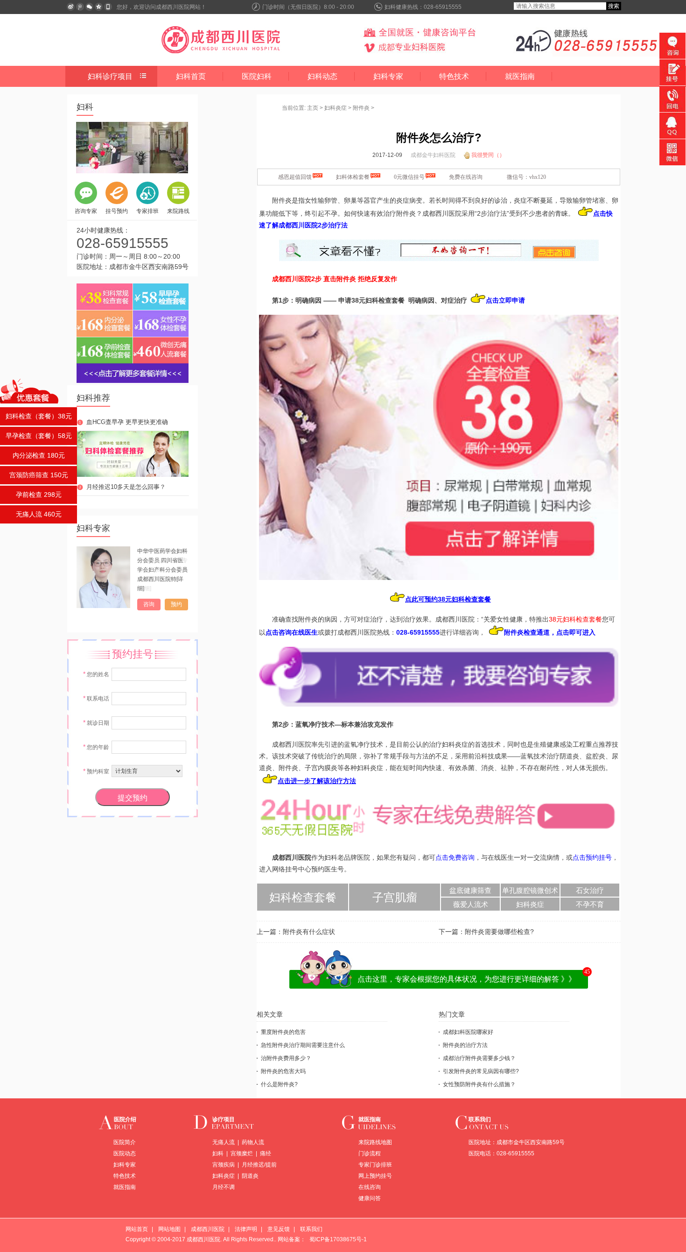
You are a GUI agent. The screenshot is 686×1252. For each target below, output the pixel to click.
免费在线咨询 (466, 177)
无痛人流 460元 (39, 514)
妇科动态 (322, 76)
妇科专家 (388, 76)
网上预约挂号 (375, 1176)
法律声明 (246, 1229)
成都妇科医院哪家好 (468, 1032)
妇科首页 (191, 76)
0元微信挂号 (409, 177)
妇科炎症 (335, 108)
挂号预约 (116, 211)
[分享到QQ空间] (99, 7)
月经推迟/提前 (259, 1164)
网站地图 (169, 1229)
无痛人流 (223, 1142)
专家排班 (147, 211)
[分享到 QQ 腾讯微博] (80, 7)
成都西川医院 (207, 1229)
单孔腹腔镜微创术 (530, 890)
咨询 (148, 604)
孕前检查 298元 (39, 494)
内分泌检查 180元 (39, 455)
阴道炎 (250, 1176)
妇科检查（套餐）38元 (39, 416)
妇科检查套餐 (302, 897)
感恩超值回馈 (295, 177)
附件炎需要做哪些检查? (499, 931)
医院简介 (124, 1142)
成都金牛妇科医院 (433, 155)
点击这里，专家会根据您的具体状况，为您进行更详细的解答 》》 (466, 979)
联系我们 (480, 1119)
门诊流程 (369, 1153)
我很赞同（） (488, 155)
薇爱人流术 (470, 904)
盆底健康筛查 (470, 890)
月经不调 (223, 1187)
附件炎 (361, 108)
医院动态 (124, 1153)
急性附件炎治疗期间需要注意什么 (303, 1045)
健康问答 (369, 1198)
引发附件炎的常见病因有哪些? (481, 1071)
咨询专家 (86, 211)
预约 (176, 604)
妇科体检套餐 (353, 177)
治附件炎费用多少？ (286, 1058)
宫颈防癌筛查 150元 (38, 475)
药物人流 (253, 1142)
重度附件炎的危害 (283, 1032)
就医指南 (520, 76)
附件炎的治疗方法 (465, 1045)
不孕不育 (590, 904)
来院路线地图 (375, 1142)
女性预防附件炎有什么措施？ (479, 1084)
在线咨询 (369, 1187)
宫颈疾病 (223, 1164)
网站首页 (137, 1229)
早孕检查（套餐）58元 (39, 435)
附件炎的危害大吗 (283, 1071)
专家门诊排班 (375, 1164)
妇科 (218, 1153)
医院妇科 (257, 76)
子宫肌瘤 (394, 897)
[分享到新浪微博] (71, 7)
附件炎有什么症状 (309, 931)
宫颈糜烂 (242, 1153)
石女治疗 (590, 890)
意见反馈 (278, 1229)
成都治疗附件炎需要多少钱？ (479, 1058)
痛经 (265, 1153)
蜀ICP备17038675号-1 (338, 1239)
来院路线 (178, 211)
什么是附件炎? (279, 1084)
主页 (312, 108)
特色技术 (454, 76)
